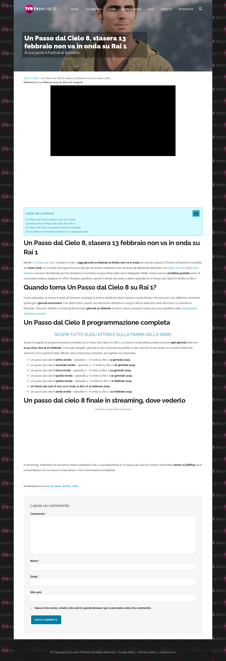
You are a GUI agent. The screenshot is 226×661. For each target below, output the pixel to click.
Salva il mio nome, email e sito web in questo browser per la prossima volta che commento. (93, 608)
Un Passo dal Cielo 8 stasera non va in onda (50, 219)
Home (27, 78)
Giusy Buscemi (177, 267)
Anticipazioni (46, 486)
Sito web (35, 592)
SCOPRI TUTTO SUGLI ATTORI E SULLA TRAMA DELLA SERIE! (113, 334)
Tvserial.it (40, 9)
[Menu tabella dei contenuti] (196, 213)
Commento (38, 513)
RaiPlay (67, 486)
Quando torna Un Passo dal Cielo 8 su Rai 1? (50, 223)
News (36, 78)
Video (75, 486)
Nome (35, 560)
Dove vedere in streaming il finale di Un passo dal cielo (56, 231)
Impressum (167, 652)
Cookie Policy (127, 652)
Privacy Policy (147, 652)
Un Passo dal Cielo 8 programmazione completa (53, 227)
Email (34, 576)
